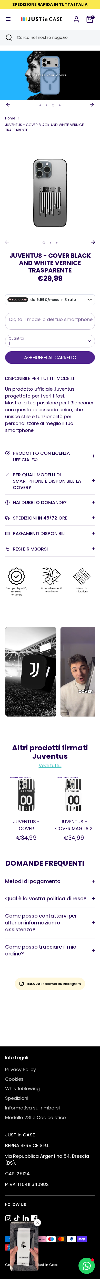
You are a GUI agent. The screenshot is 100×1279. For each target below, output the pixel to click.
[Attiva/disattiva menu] (8, 19)
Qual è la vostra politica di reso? (45, 898)
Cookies (14, 1079)
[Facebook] (34, 1218)
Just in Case (47, 1264)
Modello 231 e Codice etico (35, 1117)
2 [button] (46, 105)
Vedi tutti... (50, 765)
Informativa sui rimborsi (32, 1108)
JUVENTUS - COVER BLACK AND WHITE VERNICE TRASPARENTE (44, 127)
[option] (50, 75)
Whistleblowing (22, 1088)
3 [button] (52, 105)
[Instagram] (8, 1218)
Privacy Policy (20, 1069)
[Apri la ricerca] (8, 37)
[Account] (76, 17)
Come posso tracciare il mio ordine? (40, 950)
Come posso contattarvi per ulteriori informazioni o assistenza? (41, 922)
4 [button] (59, 105)
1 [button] (40, 105)
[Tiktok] (17, 1218)
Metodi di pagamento (33, 881)
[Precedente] (8, 105)
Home (10, 118)
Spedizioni (16, 1098)
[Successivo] (92, 105)
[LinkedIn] (26, 1218)
